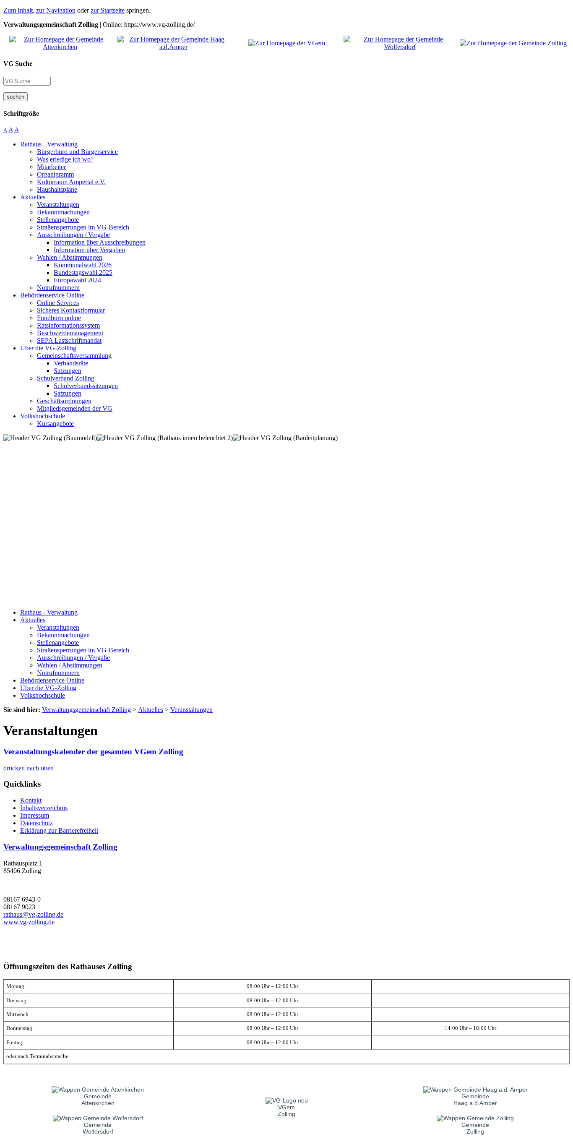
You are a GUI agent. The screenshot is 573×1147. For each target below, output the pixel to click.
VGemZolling (286, 1110)
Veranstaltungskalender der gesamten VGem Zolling (93, 751)
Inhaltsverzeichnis (44, 807)
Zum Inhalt (18, 10)
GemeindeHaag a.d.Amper (475, 1099)
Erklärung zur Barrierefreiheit (59, 830)
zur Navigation (56, 10)
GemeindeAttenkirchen (98, 1099)
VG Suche (17, 63)
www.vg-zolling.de (29, 921)
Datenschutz (36, 822)
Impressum (34, 815)
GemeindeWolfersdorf (98, 1128)
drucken (14, 768)
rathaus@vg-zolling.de (33, 914)
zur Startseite (108, 10)
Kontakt (31, 800)
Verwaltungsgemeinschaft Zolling (60, 846)
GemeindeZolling (475, 1128)
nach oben (40, 768)
